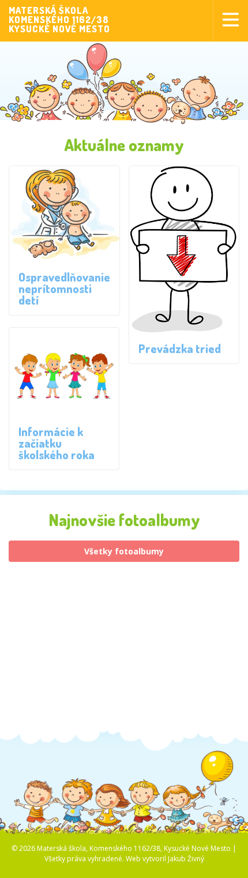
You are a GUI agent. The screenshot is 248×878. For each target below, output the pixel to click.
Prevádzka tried (179, 348)
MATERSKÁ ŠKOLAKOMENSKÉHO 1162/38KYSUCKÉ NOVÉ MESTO (59, 20)
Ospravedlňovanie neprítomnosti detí (64, 288)
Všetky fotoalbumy (124, 551)
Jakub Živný (186, 859)
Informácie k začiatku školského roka (56, 443)
